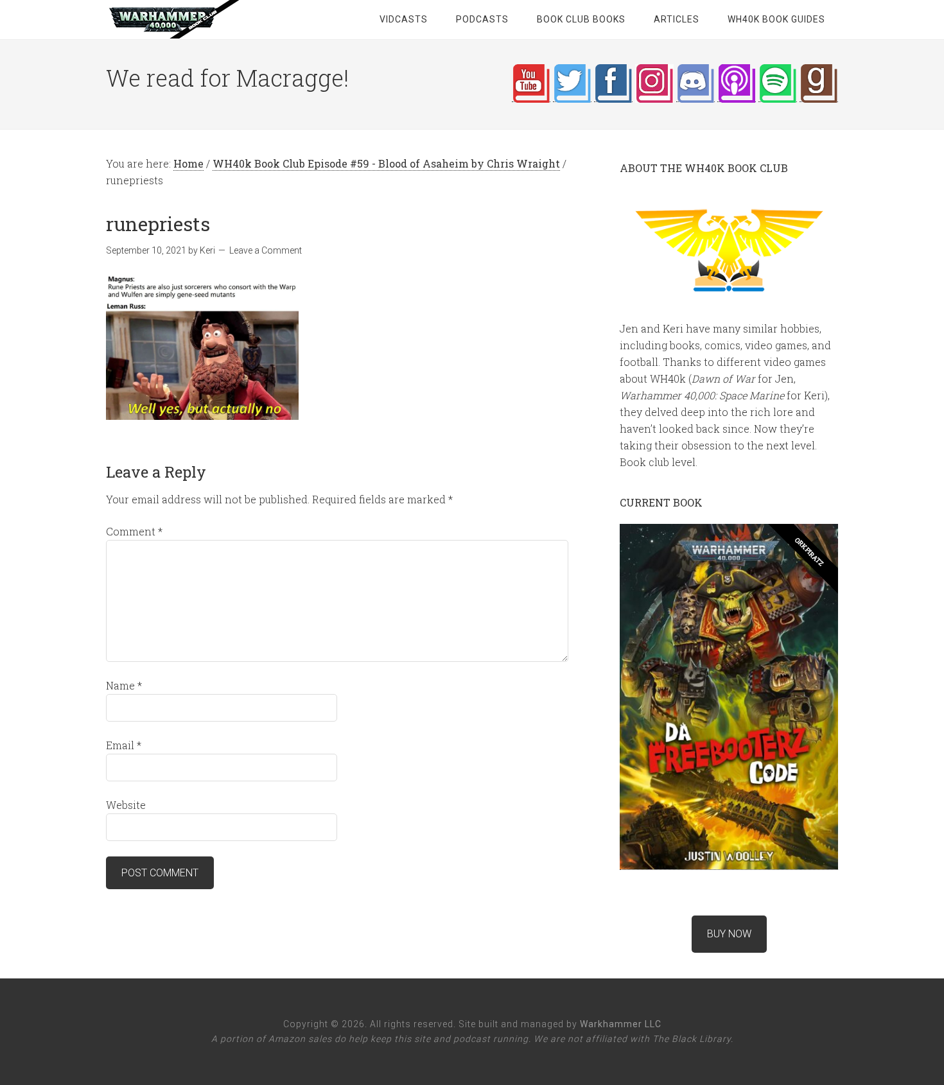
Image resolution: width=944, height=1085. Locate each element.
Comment (134, 531)
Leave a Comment (265, 250)
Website (126, 805)
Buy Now (729, 934)
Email (123, 745)
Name (124, 685)
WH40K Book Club (208, 19)
